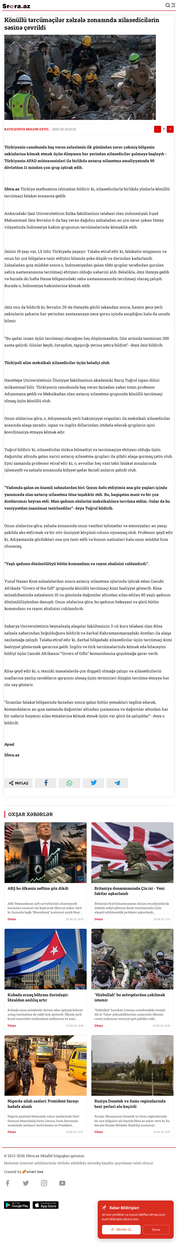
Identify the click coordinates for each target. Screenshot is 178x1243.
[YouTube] (62, 1183)
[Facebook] (7, 1183)
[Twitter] (26, 1183)
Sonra (156, 1229)
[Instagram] (44, 1183)
